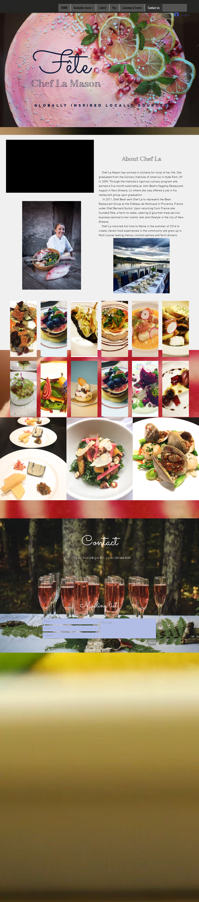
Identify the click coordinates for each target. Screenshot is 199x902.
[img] (23, 329)
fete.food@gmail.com (93, 558)
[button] (99, 106)
